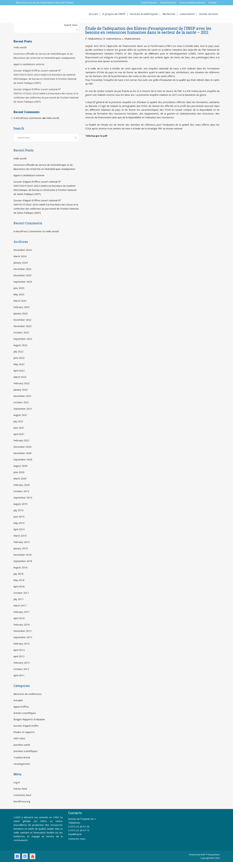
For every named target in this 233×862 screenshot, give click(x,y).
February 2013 (21, 662)
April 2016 (19, 618)
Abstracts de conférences (27, 693)
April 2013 (19, 656)
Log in (16, 782)
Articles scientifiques (24, 713)
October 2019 (21, 491)
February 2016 (21, 624)
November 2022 (22, 326)
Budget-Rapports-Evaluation (29, 719)
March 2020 (19, 478)
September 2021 (22, 408)
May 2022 (18, 364)
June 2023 (18, 288)
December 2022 (22, 319)
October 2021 (21, 402)
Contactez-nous (76, 838)
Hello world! (19, 47)
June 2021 (18, 427)
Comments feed (22, 795)
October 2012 (21, 669)
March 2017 (19, 605)
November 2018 (22, 554)
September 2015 (22, 637)
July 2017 (18, 599)
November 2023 (22, 275)
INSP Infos (19, 738)
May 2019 (18, 523)
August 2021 (20, 415)
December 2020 (22, 446)
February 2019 (21, 542)
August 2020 (20, 465)
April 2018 (19, 586)
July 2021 (18, 421)
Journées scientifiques (25, 751)
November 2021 (22, 396)
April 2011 (19, 675)
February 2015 (21, 643)
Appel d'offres (21, 706)
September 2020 (22, 459)
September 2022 (22, 338)
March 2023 (19, 300)
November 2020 (22, 453)
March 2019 (19, 535)
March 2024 (19, 256)
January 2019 (20, 548)
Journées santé (21, 744)
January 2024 (20, 262)
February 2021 (21, 440)
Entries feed (20, 788)
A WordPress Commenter (27, 118)
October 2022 (21, 332)
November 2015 (22, 630)
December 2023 (22, 269)
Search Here (71, 25)
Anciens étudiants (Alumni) (192, 2)
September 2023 (22, 281)
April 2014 (19, 650)
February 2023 (21, 307)
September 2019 (22, 497)
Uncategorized (21, 763)
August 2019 (20, 503)
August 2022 (20, 345)
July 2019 (18, 510)
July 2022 (18, 351)
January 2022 (20, 389)
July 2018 (18, 573)
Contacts (212, 2)
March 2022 (19, 376)
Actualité (18, 700)
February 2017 (21, 611)
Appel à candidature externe (28, 64)
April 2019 (19, 529)
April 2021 (19, 434)
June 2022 (18, 357)
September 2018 (22, 561)
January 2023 (20, 313)
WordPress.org (21, 801)
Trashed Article (21, 757)
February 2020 (21, 484)
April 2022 (19, 370)
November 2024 (22, 249)
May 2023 (18, 294)
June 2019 (18, 516)
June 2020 (18, 472)
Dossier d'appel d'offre (26, 725)
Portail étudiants (168, 2)
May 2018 (18, 580)
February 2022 (21, 383)
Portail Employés (149, 2)
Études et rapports (24, 732)
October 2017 (21, 592)
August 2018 (20, 567)
